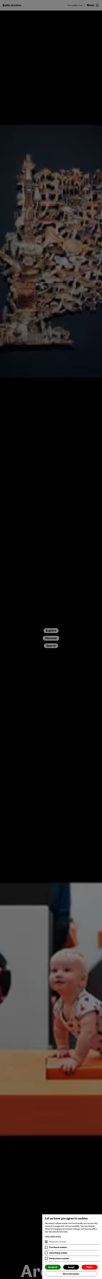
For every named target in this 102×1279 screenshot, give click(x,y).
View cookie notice (53, 1236)
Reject (89, 1267)
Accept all (52, 1267)
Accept (71, 1267)
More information (71, 1274)
